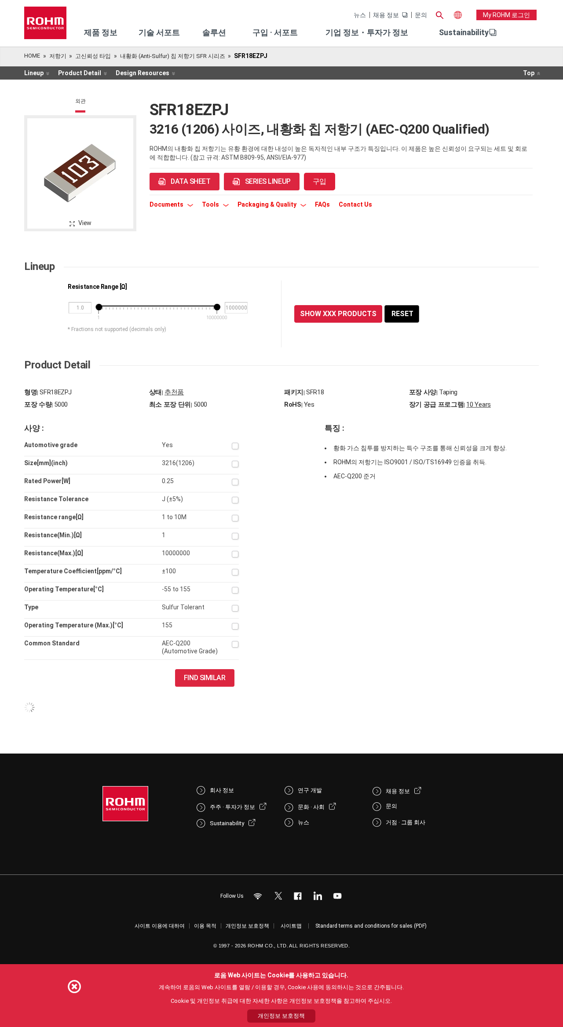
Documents (167, 204)
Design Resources (142, 72)
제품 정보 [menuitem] (100, 32)
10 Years (478, 404)
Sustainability (464, 32)
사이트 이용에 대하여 (160, 926)
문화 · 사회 (311, 807)
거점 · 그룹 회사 (405, 822)
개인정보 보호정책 (247, 926)
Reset (402, 314)
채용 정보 (386, 15)
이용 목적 (205, 926)
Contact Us (355, 204)
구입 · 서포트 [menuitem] (275, 32)
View (84, 222)
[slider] (98, 307)
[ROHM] (45, 26)
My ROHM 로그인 (506, 14)
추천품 (174, 392)
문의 (421, 15)
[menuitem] (463, 32)
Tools (211, 204)
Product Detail (79, 72)
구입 (319, 181)
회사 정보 (222, 790)
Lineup (34, 72)
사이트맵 (291, 926)
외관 (80, 101)
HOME (32, 55)
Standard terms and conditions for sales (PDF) (371, 926)
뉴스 (360, 15)
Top (528, 72)
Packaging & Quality (268, 204)
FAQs (322, 204)
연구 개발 (310, 790)
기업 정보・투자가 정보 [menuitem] (366, 32)
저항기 (57, 56)
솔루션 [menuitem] (214, 32)
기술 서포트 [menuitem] (159, 32)
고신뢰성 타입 (93, 56)
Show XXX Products (338, 314)
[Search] (439, 14)
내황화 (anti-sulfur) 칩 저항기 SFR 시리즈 (172, 56)
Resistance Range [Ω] (97, 286)
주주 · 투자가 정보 (232, 807)
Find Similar (205, 678)
